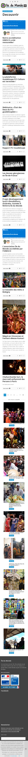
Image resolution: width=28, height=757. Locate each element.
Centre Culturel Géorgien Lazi (16, 423)
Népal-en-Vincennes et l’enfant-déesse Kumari (13, 337)
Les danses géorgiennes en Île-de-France (13, 174)
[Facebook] (10, 2)
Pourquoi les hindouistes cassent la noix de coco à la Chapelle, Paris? (16, 450)
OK (19, 755)
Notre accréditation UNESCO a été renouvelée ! (12, 40)
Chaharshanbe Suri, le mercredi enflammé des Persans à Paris (14, 379)
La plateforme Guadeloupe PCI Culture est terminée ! (14, 79)
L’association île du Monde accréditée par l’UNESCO (13, 248)
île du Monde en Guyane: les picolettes (16, 650)
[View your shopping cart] (15, 2)
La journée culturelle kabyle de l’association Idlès (16, 533)
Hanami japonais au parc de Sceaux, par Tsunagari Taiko (16, 477)
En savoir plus (13, 755)
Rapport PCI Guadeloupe (14, 148)
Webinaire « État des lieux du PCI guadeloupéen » (12, 109)
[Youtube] (13, 2)
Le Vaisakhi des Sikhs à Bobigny (13, 290)
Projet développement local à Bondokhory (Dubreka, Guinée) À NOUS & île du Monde (13, 202)
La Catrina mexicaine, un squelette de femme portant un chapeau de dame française (16, 592)
